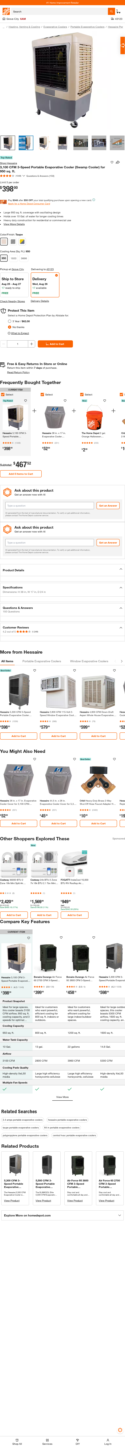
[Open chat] (122, 45)
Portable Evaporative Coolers (87, 26)
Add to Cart (57, 343)
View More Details (14, 224)
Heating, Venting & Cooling (24, 26)
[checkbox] (42, 394)
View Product (12, 1200)
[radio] (10, 321)
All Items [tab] (7, 661)
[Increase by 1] (31, 343)
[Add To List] (112, 162)
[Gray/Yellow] (22, 241)
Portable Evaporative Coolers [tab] (41, 661)
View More (62, 1096)
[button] (62, 570)
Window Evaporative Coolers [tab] (89, 661)
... (3, 27)
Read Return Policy (18, 372)
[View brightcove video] (80, 143)
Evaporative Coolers (55, 26)
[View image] (7, 143)
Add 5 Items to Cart (21, 473)
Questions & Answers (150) (40, 175)
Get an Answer (108, 505)
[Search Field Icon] (111, 11)
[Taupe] (4, 241)
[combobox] (59, 11)
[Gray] (13, 241)
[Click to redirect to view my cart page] (118, 11)
